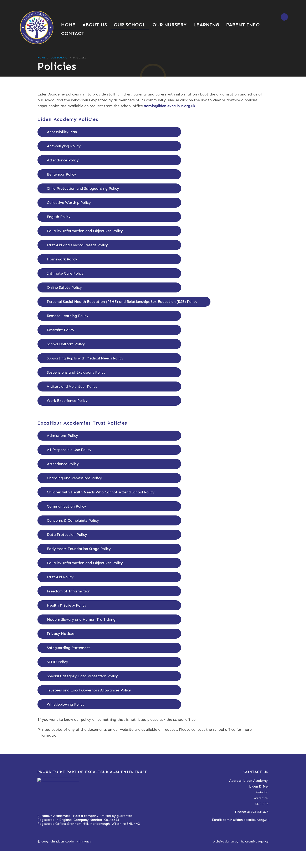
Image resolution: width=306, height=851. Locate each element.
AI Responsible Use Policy (69, 449)
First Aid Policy (60, 577)
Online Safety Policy (64, 287)
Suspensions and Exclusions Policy (76, 372)
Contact (73, 33)
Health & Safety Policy (66, 605)
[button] (284, 17)
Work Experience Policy (67, 400)
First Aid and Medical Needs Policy (77, 245)
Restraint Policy (60, 330)
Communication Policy (66, 506)
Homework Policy (62, 259)
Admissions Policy (62, 435)
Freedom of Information (68, 591)
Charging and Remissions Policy (74, 478)
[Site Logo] (36, 27)
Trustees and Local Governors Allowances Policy (89, 690)
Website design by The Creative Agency (241, 841)
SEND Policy (57, 662)
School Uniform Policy (66, 344)
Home (68, 24)
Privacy (85, 841)
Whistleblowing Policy (66, 704)
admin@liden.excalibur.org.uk (246, 820)
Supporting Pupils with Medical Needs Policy (85, 358)
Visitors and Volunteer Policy (72, 386)
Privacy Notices (61, 633)
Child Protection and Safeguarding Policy (83, 188)
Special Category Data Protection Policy (82, 676)
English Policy (59, 216)
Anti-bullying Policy (64, 146)
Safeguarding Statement (68, 647)
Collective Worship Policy (69, 202)
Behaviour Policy (61, 174)
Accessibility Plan (62, 132)
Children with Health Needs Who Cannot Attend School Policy (100, 492)
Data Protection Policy (67, 534)
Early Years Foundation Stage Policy (79, 548)
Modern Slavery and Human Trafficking (81, 619)
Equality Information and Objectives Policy (85, 231)
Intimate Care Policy (65, 273)
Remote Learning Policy (67, 315)
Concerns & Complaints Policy (73, 520)
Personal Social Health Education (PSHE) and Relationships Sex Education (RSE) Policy (122, 301)
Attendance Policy (63, 160)
